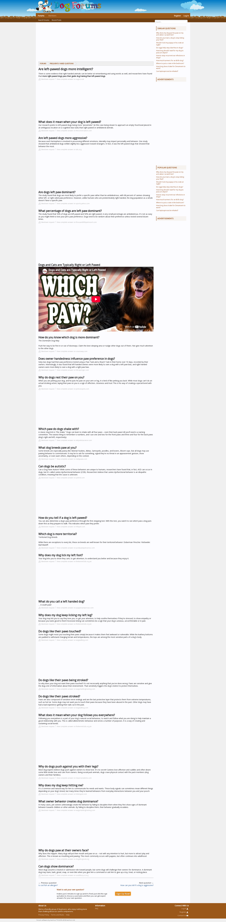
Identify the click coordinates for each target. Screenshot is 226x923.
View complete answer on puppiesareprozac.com (75, 608)
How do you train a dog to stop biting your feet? (170, 39)
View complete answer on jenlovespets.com (73, 389)
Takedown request (47, 79)
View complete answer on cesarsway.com (72, 351)
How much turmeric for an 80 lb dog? (170, 60)
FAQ (96, 908)
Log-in (184, 908)
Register (177, 15)
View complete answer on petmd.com (71, 478)
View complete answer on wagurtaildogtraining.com (76, 689)
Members (52, 15)
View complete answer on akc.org (69, 149)
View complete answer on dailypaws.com (72, 459)
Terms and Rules (57, 915)
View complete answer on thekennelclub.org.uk (74, 561)
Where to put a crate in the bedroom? (170, 63)
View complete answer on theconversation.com (74, 131)
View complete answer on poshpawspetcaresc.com (76, 548)
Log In (186, 15)
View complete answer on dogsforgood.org (73, 859)
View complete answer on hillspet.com (71, 527)
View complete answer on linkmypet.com (72, 794)
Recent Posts (56, 20)
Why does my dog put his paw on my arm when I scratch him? (169, 34)
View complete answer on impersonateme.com (74, 778)
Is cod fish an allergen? (48, 885)
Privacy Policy (43, 915)
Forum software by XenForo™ (55, 920)
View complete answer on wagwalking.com (72, 640)
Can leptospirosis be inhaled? (167, 71)
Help (68, 915)
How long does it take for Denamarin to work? (170, 67)
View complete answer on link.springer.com (73, 370)
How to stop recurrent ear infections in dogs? (170, 56)
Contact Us (182, 915)
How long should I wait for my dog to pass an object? (169, 51)
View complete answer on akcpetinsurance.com (74, 440)
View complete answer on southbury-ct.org (72, 875)
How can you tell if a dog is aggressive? (137, 885)
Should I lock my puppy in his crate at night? (169, 44)
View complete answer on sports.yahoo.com (73, 203)
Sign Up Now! (123, 893)
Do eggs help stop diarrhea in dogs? (169, 48)
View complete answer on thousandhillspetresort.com (77, 222)
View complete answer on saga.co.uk (70, 79)
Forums (41, 15)
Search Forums (43, 20)
